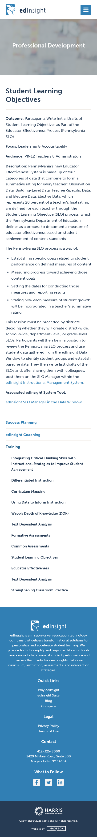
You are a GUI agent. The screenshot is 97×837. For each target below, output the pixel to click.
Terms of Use (49, 731)
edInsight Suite (48, 695)
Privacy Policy (48, 726)
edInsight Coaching (23, 434)
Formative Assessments (30, 535)
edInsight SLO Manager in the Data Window (44, 402)
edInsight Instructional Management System (44, 382)
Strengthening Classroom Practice (39, 590)
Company (48, 706)
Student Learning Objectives (34, 557)
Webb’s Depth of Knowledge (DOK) (40, 513)
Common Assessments (30, 546)
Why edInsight (48, 690)
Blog (48, 701)
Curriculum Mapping (28, 491)
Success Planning (21, 422)
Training (13, 446)
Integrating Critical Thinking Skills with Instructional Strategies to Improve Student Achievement (47, 464)
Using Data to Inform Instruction (38, 502)
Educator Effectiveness (30, 568)
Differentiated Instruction (32, 480)
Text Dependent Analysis (31, 524)
